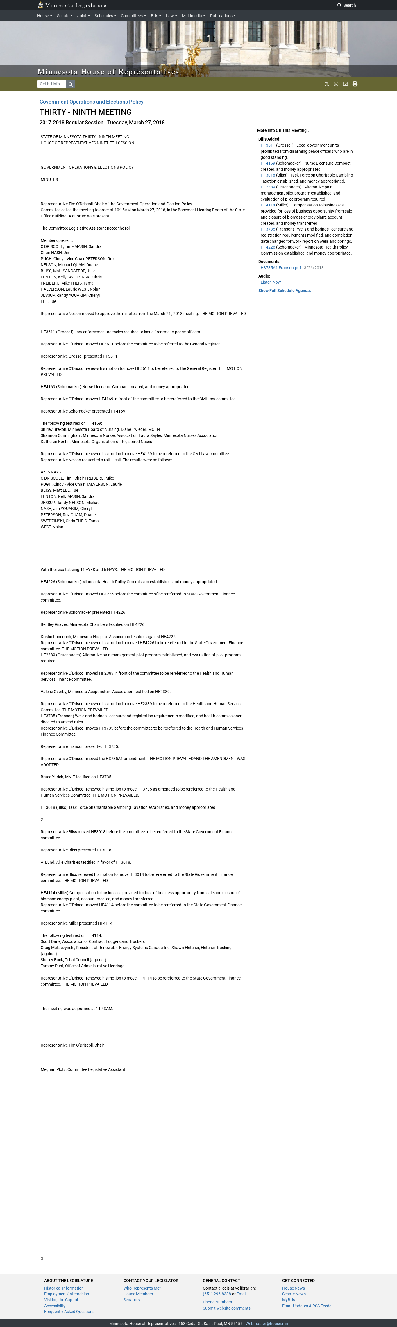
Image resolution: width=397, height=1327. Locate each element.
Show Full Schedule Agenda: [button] (284, 290)
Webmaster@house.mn (267, 1323)
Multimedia (192, 15)
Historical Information (64, 1288)
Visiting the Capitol (61, 1299)
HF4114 (268, 205)
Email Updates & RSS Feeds (306, 1305)
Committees (132, 15)
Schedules (104, 15)
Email (241, 1294)
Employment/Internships (66, 1294)
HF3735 (268, 229)
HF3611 (268, 145)
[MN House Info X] (327, 84)
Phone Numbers (217, 1302)
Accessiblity (54, 1305)
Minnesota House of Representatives (108, 71)
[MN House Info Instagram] (336, 84)
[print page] (355, 84)
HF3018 (268, 175)
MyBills (288, 1299)
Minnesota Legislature (76, 4)
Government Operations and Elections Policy (92, 102)
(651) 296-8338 (217, 1294)
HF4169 (268, 163)
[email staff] (345, 84)
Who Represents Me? (142, 1288)
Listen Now (271, 282)
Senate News (294, 1294)
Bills (154, 15)
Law (170, 15)
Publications (221, 15)
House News (293, 1288)
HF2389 (268, 187)
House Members (138, 1294)
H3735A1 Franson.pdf (281, 267)
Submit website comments (227, 1308)
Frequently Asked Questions (69, 1311)
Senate (63, 15)
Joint (82, 15)
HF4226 (268, 247)
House (43, 15)
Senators (132, 1299)
